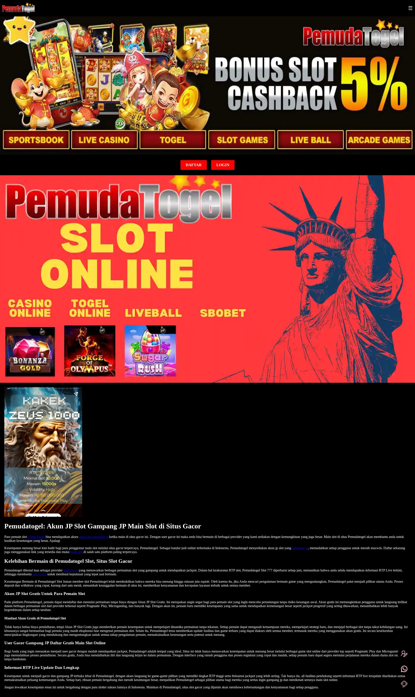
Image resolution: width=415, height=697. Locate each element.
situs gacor (70, 570)
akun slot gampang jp (93, 537)
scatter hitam (36, 537)
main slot (76, 552)
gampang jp (300, 548)
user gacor (39, 574)
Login (222, 165)
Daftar (194, 165)
